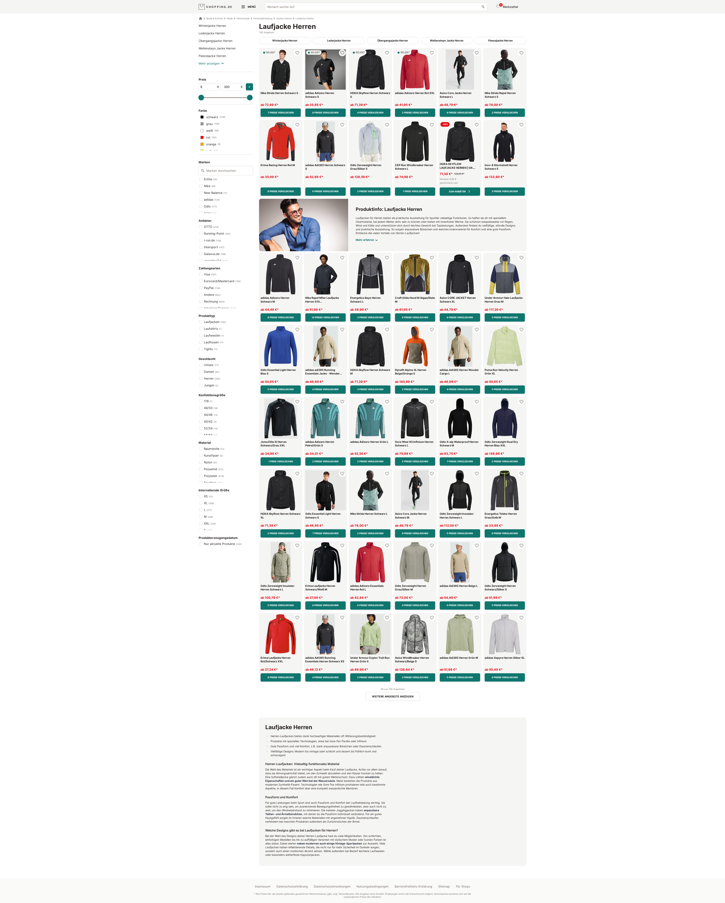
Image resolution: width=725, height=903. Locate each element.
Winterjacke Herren (212, 26)
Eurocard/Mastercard (222, 281)
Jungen (211, 385)
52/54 (211, 428)
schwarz (215, 117)
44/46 (211, 415)
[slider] (201, 97)
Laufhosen (213, 342)
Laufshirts (213, 329)
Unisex (211, 365)
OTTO (211, 227)
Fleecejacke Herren (212, 56)
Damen (211, 372)
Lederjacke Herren (212, 33)
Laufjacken (215, 322)
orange (213, 144)
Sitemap (444, 886)
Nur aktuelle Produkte (223, 544)
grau (212, 124)
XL (209, 503)
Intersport (214, 247)
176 (208, 401)
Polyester (214, 476)
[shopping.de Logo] (215, 7)
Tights (211, 349)
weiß (212, 131)
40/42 (210, 421)
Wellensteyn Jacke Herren (217, 48)
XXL (210, 523)
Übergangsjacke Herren (215, 41)
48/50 (211, 408)
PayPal (212, 288)
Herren (212, 378)
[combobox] (376, 7)
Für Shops (463, 886)
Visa (210, 274)
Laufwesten (214, 335)
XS (208, 496)
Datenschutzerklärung (292, 886)
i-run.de (212, 240)
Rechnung (214, 301)
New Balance (215, 193)
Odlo (210, 206)
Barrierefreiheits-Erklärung (413, 886)
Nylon (210, 462)
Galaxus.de (215, 254)
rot (211, 137)
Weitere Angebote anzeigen (392, 696)
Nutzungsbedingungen (372, 886)
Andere (212, 295)
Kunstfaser (213, 455)
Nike (209, 186)
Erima (210, 179)
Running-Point (217, 233)
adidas (212, 199)
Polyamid (213, 469)
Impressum (262, 886)
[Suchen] (483, 7)
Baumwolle (214, 449)
